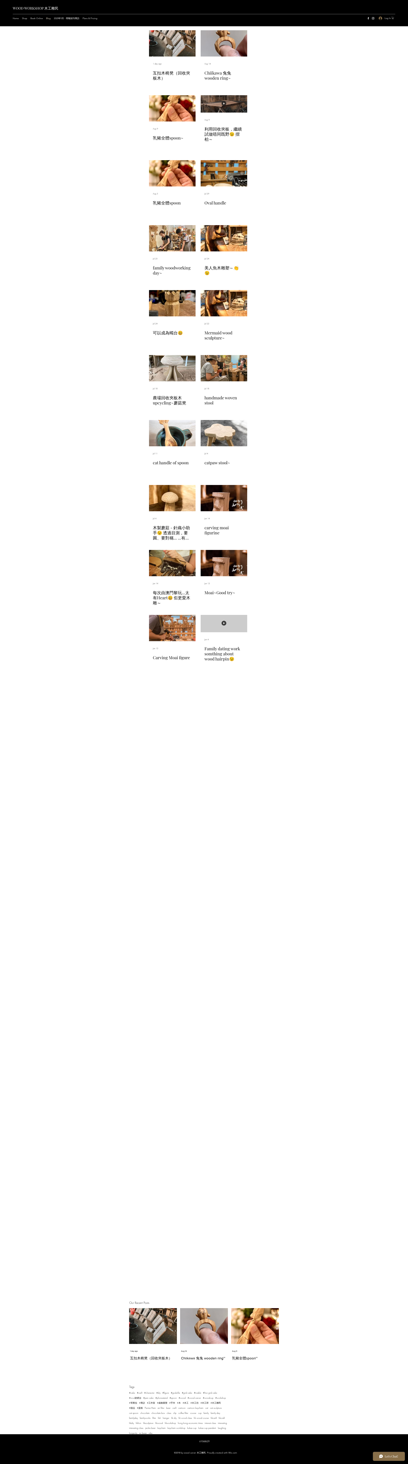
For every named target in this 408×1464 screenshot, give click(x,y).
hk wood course (201, 1417)
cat (206, 1407)
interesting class (136, 1427)
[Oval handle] (224, 173)
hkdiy (131, 1423)
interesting (222, 1423)
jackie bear (150, 1427)
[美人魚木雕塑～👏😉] (224, 238)
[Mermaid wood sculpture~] (224, 303)
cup (200, 1412)
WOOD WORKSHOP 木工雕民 (35, 8)
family (206, 1412)
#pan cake (148, 1397)
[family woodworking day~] (172, 238)
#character (149, 1392)
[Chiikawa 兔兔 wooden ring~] (224, 43)
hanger (166, 1417)
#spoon (173, 1397)
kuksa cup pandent (207, 1427)
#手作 (172, 1402)
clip (174, 1412)
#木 (179, 1402)
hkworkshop (170, 1423)
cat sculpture (216, 1407)
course (193, 1412)
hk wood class (185, 1417)
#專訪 (142, 1402)
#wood (182, 1397)
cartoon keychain (195, 1407)
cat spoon (133, 1412)
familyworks (145, 1417)
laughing (222, 1427)
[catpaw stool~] (224, 433)
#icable (197, 1392)
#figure (165, 1392)
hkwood (159, 1423)
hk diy (174, 1417)
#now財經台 (135, 1397)
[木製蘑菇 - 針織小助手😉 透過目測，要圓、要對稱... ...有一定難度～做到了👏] (172, 498)
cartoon (182, 1407)
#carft (139, 1392)
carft (174, 1407)
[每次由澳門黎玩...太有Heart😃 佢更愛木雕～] (172, 563)
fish (159, 1417)
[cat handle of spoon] (172, 433)
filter (154, 1417)
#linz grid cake (210, 1392)
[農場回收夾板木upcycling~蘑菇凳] (172, 368)
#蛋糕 (140, 1407)
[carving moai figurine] (224, 498)
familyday (133, 1417)
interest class (210, 1423)
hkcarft (214, 1417)
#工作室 (151, 1402)
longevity (133, 1433)
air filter (161, 1407)
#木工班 (204, 1402)
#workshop (220, 1397)
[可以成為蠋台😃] (172, 303)
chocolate (144, 1412)
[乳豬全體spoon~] (172, 108)
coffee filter (183, 1412)
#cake (132, 1392)
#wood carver (194, 1397)
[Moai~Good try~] (224, 563)
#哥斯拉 (133, 1402)
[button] (392, 18)
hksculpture (148, 1423)
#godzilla (175, 1392)
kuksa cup (192, 1427)
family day (215, 1412)
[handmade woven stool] (224, 368)
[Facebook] (368, 18)
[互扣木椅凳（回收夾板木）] (172, 43)
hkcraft (222, 1417)
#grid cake (187, 1392)
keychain (161, 1427)
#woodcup (208, 1397)
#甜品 (132, 1407)
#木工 (186, 1402)
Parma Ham (150, 1407)
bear (168, 1407)
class (169, 1412)
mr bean (143, 1433)
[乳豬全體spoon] (172, 173)
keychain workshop (176, 1427)
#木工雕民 (216, 1402)
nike (150, 1433)
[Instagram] (373, 18)
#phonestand (161, 1397)
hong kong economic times (190, 1423)
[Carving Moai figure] (172, 628)
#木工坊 (194, 1402)
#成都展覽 (162, 1402)
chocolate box (158, 1412)
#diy (158, 1392)
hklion (138, 1423)
